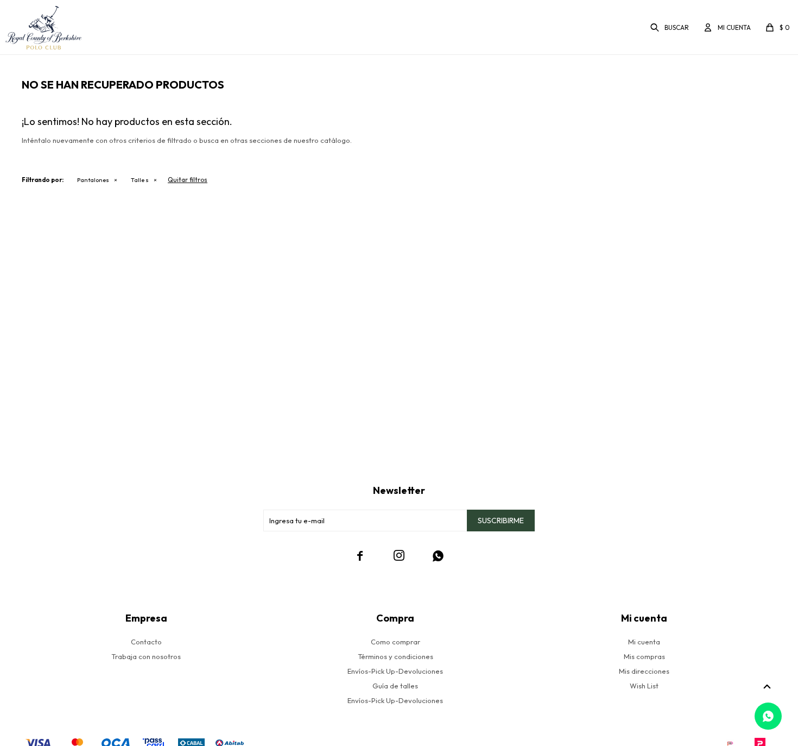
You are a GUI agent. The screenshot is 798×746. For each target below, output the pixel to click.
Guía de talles (395, 685)
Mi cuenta (644, 641)
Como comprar (395, 641)
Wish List (644, 685)
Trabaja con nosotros (146, 656)
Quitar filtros (187, 179)
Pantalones (93, 180)
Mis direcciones (644, 671)
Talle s (140, 180)
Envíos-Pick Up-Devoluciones (395, 671)
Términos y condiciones (395, 656)
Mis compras (644, 656)
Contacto (146, 641)
